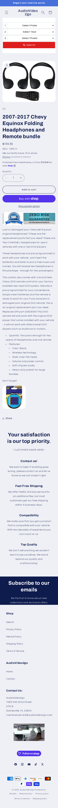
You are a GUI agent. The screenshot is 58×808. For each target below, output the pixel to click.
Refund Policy (13, 637)
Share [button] (9, 418)
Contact (10, 679)
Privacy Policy (13, 629)
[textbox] (30, 26)
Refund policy (25, 794)
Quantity (6, 171)
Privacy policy (41, 794)
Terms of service (22, 799)
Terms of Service (15, 651)
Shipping (6, 157)
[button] (6, 12)
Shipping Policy (14, 644)
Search (10, 622)
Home (9, 671)
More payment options (29, 206)
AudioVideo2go (27, 790)
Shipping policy (40, 799)
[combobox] (29, 25)
